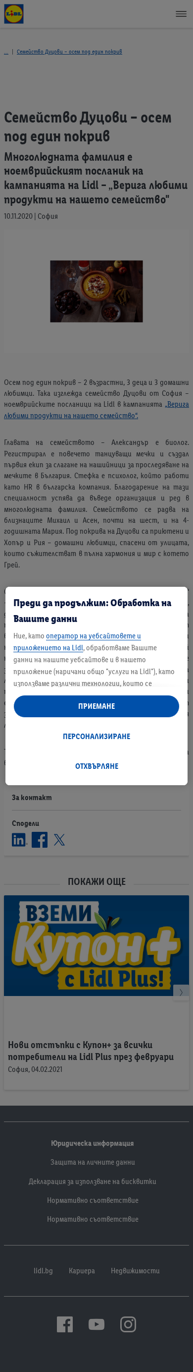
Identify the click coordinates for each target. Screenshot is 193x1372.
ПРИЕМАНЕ (96, 706)
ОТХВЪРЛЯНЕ (96, 766)
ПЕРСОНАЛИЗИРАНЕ (96, 736)
